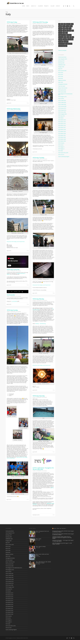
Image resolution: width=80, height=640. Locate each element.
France (70, 28)
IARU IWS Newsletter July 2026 (58, 543)
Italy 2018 (60, 68)
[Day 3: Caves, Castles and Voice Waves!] (32, 557)
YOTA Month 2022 (62, 137)
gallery (52, 487)
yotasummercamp (61, 43)
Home (23, 6)
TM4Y (65, 37)
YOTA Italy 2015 (12, 23)
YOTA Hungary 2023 (62, 114)
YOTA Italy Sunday (12, 310)
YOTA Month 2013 (62, 119)
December (60, 28)
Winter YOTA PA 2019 (62, 88)
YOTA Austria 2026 (62, 91)
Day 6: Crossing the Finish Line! (42, 531)
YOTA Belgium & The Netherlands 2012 (65, 94)
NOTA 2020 (60, 76)
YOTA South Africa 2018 (63, 152)
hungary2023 (69, 30)
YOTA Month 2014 (62, 121)
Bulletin (64, 26)
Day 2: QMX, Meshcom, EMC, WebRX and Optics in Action (43, 562)
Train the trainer (61, 86)
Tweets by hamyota (62, 50)
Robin (9, 23)
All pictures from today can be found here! (16, 241)
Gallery (52, 6)
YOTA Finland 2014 (62, 110)
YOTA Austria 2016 (62, 90)
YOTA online (60, 145)
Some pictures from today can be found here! (17, 458)
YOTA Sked (60, 150)
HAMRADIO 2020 (61, 64)
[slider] (25, 292)
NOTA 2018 (60, 72)
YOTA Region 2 (61, 146)
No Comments (18, 23)
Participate (60, 32)
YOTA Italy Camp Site (13, 269)
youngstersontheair (69, 43)
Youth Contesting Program (63, 156)
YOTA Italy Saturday (39, 396)
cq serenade (14, 301)
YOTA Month (66, 41)
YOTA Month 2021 (62, 135)
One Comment (18, 296)
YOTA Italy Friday (12, 22)
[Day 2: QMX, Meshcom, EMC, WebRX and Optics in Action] (32, 564)
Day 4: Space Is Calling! (41, 546)
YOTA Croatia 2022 (62, 102)
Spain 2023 (60, 82)
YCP (70, 37)
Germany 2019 (61, 61)
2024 (64, 24)
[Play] (9, 291)
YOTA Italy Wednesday (13, 109)
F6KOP (67, 28)
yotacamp (60, 39)
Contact (58, 6)
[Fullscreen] (26, 363)
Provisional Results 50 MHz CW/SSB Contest (61, 533)
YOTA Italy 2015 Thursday (40, 22)
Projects (46, 6)
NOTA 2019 (60, 74)
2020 (62, 24)
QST (63, 32)
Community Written (62, 57)
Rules (66, 32)
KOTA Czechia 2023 (62, 70)
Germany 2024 (61, 62)
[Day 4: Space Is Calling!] (32, 549)
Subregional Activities (62, 84)
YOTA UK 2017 (61, 154)
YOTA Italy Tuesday (38, 158)
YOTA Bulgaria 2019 (62, 96)
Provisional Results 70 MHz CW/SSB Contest (61, 531)
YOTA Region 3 (61, 148)
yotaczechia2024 (70, 39)
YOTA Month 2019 (62, 131)
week (68, 37)
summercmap (61, 37)
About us (33, 6)
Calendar (40, 6)
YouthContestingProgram (63, 45)
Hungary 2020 (61, 66)
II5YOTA (37, 427)
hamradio (60, 30)
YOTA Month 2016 (62, 125)
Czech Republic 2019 (62, 59)
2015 (59, 24)
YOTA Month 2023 (62, 139)
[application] (17, 291)
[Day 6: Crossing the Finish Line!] (32, 534)
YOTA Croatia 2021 (62, 100)
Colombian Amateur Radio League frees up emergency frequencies (61, 537)
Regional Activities (62, 80)
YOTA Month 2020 (62, 133)
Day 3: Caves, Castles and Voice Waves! (42, 555)
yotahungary (61, 41)
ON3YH (35, 23)
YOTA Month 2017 (62, 127)
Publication (60, 78)
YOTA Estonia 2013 (62, 108)
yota (73, 37)
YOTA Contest (61, 98)
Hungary (64, 30)
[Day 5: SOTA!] (32, 541)
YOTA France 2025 (62, 112)
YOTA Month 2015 (62, 123)
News (27, 6)
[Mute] (22, 291)
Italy (72, 30)
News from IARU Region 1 (60, 528)
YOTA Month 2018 (62, 129)
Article (72, 24)
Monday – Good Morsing (40, 323)
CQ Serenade (11, 295)
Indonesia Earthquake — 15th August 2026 (61, 540)
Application (68, 24)
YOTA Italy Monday (38, 299)
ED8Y (64, 28)
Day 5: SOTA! (38, 538)
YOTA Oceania (61, 143)
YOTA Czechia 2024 (62, 106)
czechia (71, 26)
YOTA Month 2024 (62, 141)
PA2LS (35, 470)
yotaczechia (65, 39)
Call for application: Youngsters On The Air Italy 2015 (43, 468)
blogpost (60, 26)
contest (67, 26)
